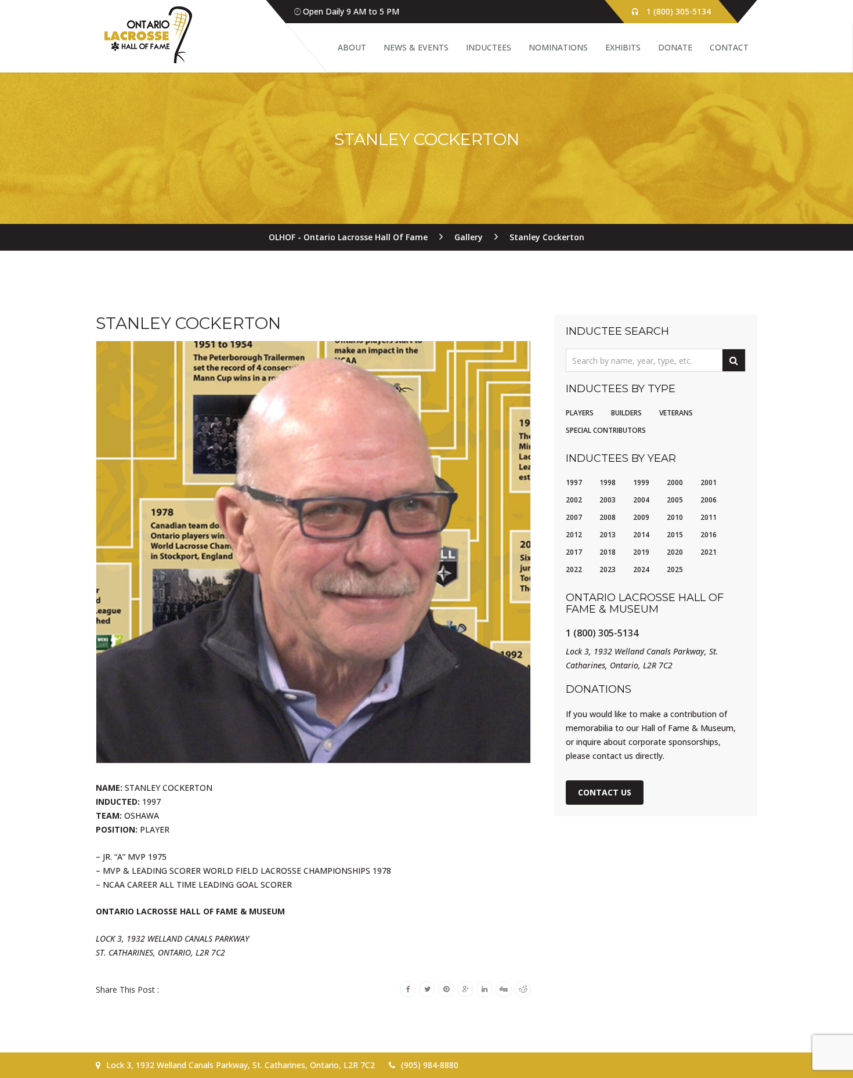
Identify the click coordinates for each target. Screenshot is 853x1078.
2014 (641, 535)
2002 (574, 500)
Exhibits (623, 47)
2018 (607, 552)
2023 (607, 569)
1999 (641, 482)
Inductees (488, 47)
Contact (729, 47)
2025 (675, 569)
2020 (675, 552)
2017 (574, 552)
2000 (675, 482)
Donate (675, 47)
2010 (675, 517)
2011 (708, 517)
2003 (607, 500)
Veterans (676, 413)
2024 (641, 569)
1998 (607, 482)
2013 (607, 535)
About (352, 47)
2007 (574, 517)
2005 (675, 500)
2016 (708, 535)
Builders (626, 413)
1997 (574, 482)
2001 (708, 482)
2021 (708, 552)
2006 (708, 500)
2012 (574, 535)
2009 (641, 517)
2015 (675, 535)
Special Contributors (606, 430)
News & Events (416, 47)
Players (580, 413)
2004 (641, 500)
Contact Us (604, 792)
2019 (641, 552)
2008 (607, 517)
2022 (574, 569)
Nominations (558, 47)
